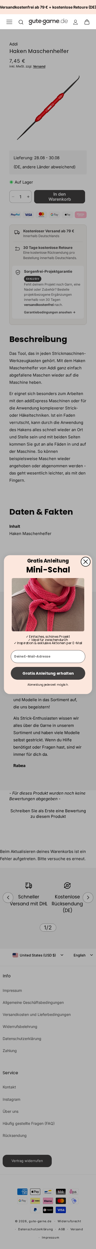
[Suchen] (21, 22)
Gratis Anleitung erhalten (48, 673)
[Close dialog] (86, 562)
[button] (88, 22)
